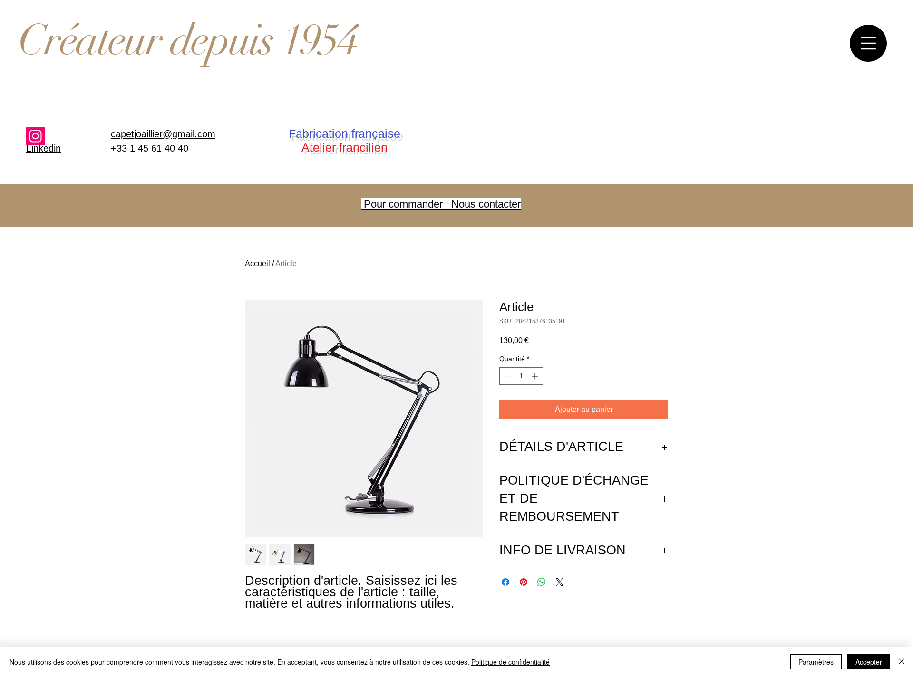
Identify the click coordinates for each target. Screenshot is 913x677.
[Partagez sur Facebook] (505, 582)
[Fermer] (901, 661)
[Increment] (536, 376)
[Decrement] (507, 376)
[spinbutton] (521, 376)
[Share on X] (559, 582)
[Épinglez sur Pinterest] (523, 582)
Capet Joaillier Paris (181, 41)
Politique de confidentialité (510, 662)
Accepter (868, 662)
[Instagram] (35, 136)
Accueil (257, 263)
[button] (868, 43)
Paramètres (816, 662)
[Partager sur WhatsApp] (541, 582)
